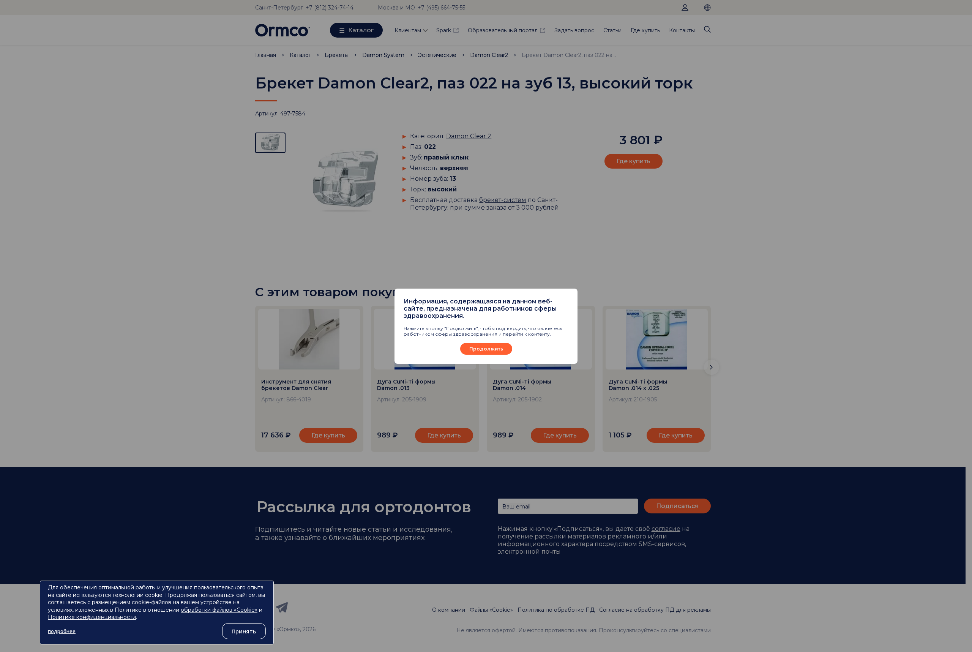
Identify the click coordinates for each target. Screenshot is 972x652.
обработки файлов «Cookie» (219, 609)
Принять (244, 631)
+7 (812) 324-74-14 (329, 7)
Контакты (682, 30)
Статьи (612, 30)
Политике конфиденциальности (92, 617)
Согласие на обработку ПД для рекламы (655, 609)
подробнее (62, 631)
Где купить (645, 30)
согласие (666, 528)
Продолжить (486, 349)
